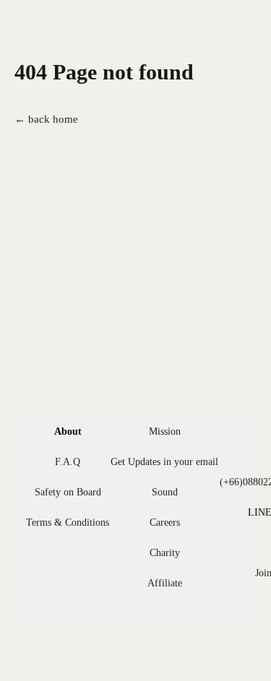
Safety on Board (68, 492)
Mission (165, 431)
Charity (165, 552)
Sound (165, 492)
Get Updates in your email (164, 461)
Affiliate (164, 583)
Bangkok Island (80, 35)
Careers (165, 522)
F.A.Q (67, 461)
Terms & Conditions (67, 522)
